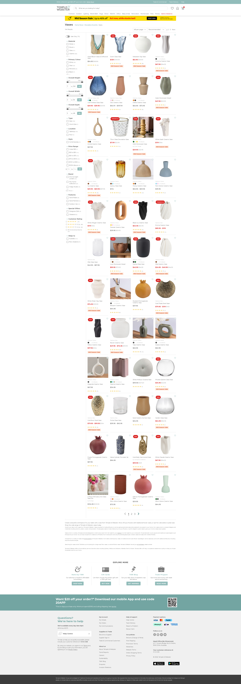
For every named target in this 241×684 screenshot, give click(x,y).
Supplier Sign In (104, 638)
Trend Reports (104, 652)
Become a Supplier (105, 635)
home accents (88, 538)
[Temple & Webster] (63, 8)
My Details (102, 620)
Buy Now (105, 584)
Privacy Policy (72, 649)
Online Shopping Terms (133, 653)
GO (79, 86)
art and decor (140, 544)
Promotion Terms (132, 644)
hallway (119, 533)
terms (114, 606)
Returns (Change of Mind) (134, 638)
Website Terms (131, 650)
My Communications (106, 626)
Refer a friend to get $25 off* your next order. (75, 2)
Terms (86, 645)
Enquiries (102, 664)
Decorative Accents (91, 25)
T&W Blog (102, 661)
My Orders (102, 623)
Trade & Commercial (159, 2)
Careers (101, 655)
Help (182, 2)
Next (174, 29)
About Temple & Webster (107, 649)
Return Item (130, 629)
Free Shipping (130, 641)
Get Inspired (133, 584)
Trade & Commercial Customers (109, 641)
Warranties (129, 647)
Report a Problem (132, 626)
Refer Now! (90, 2)
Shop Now (77, 584)
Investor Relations (105, 667)
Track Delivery (173, 2)
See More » (69, 191)
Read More (161, 584)
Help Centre (130, 620)
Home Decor (79, 25)
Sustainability (103, 658)
